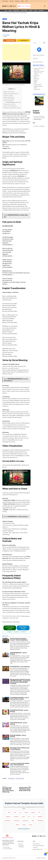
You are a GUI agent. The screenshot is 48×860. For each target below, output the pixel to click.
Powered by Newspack (41, 857)
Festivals (35, 10)
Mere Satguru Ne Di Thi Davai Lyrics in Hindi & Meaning (19, 748)
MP (29, 816)
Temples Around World (39, 116)
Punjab (24, 824)
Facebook (23, 631)
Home (6, 10)
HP (39, 812)
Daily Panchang (36, 843)
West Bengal (40, 820)
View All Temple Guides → (24, 828)
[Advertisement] (16, 52)
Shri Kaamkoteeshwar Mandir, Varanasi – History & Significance (19, 639)
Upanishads (36, 78)
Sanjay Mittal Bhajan (20, 778)
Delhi (9, 812)
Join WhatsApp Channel (9, 628)
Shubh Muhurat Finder (37, 849)
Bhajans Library (26, 616)
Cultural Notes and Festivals (10, 106)
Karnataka (16, 816)
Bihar (33, 820)
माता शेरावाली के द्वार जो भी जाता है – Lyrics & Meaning (19, 710)
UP (33, 816)
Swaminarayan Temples (39, 117)
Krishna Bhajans (11, 778)
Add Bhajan (41, 10)
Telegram (9, 631)
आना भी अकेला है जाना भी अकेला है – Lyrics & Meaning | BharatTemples (19, 698)
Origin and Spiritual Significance (11, 93)
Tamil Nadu (16, 820)
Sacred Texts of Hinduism (38, 55)
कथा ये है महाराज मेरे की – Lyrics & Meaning (20, 666)
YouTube (16, 631)
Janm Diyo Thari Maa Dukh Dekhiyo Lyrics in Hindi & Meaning (19, 764)
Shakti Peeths (37, 89)
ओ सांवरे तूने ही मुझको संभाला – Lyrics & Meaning (18, 653)
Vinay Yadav (6, 35)
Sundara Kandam (38, 84)
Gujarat (26, 812)
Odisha (17, 824)
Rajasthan (40, 816)
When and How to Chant (9, 104)
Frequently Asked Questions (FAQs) (11, 107)
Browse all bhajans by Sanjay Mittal (10, 621)
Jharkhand (8, 816)
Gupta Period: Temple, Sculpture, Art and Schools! (39, 73)
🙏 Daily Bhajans (23, 40)
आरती (35, 83)
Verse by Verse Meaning (9, 99)
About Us (11, 1)
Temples (10, 10)
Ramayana (35, 58)
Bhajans (30, 10)
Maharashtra (8, 820)
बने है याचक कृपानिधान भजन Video (13, 102)
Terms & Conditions (8, 848)
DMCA (22, 1)
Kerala (23, 816)
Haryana (33, 812)
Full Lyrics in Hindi (8, 95)
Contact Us (17, 1)
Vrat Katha (35, 847)
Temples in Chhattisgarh (39, 126)
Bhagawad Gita (16, 10)
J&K (15, 812)
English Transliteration (8, 97)
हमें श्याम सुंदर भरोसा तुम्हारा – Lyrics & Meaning (18, 736)
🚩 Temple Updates (9, 40)
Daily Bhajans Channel (23, 628)
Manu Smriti (36, 75)
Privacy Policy (5, 1)
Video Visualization (8, 100)
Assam (30, 824)
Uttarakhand (25, 820)
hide (14, 89)
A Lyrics (6, 12)
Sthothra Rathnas (24, 10)
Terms (26, 1)
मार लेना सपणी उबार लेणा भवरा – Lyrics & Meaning (18, 723)
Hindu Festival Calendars (38, 845)
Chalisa (35, 80)
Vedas (35, 77)
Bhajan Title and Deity (8, 91)
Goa (20, 812)
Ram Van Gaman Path (37, 62)
